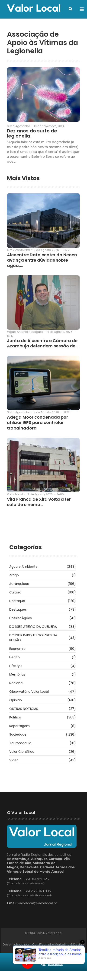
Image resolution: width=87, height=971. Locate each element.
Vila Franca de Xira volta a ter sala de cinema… (39, 502)
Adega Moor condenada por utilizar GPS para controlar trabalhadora (37, 422)
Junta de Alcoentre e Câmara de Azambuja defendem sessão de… (42, 343)
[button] (70, 9)
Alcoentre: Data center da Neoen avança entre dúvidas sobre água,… (42, 260)
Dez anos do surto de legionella (32, 133)
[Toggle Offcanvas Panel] (81, 9)
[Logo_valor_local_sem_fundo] (33, 8)
